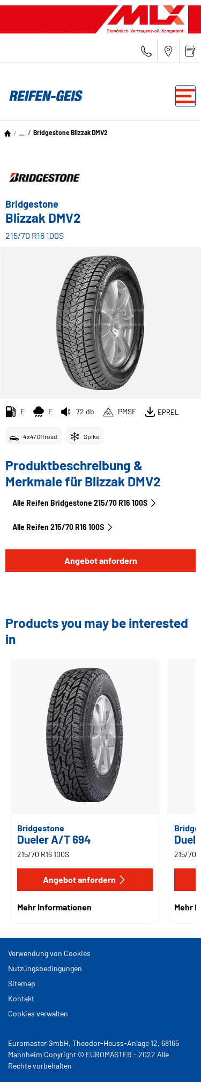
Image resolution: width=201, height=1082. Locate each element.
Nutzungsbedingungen (45, 968)
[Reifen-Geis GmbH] (43, 95)
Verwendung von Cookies (49, 953)
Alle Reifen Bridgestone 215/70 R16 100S (79, 502)
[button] (21, 132)
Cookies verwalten (38, 1013)
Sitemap (21, 983)
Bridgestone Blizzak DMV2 (70, 132)
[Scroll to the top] (173, 1059)
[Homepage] (7, 132)
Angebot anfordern (100, 560)
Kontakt (21, 998)
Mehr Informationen (54, 907)
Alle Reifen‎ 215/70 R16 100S (58, 527)
